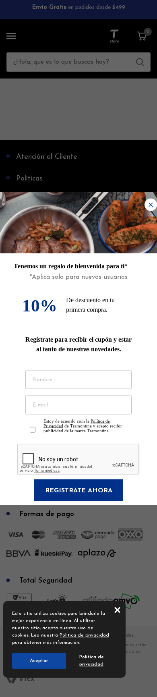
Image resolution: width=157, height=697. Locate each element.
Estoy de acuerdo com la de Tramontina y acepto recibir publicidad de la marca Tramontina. (82, 426)
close (117, 609)
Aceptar (39, 660)
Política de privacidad (84, 635)
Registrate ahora (78, 490)
